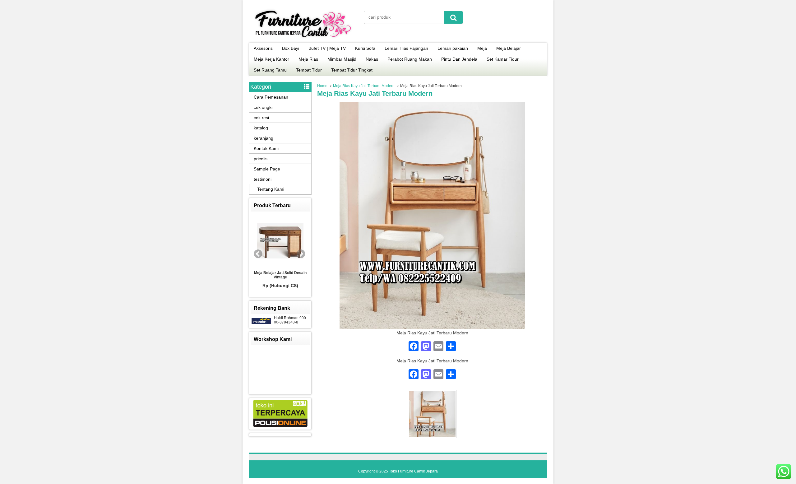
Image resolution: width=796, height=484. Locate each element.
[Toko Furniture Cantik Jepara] (303, 38)
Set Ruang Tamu (270, 69)
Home (322, 86)
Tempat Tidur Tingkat (352, 69)
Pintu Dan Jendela (459, 59)
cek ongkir (264, 107)
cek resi (261, 117)
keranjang (263, 138)
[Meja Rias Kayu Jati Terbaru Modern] (432, 327)
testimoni (262, 179)
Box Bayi (290, 48)
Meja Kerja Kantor (271, 59)
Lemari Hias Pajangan (406, 48)
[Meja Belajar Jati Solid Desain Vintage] (280, 241)
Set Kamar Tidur (503, 59)
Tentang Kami (270, 189)
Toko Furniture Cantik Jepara (413, 471)
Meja (482, 48)
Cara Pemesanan (271, 97)
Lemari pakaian (452, 48)
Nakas (372, 59)
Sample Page (267, 168)
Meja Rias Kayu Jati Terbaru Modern (364, 86)
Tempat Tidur (309, 69)
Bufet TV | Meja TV (327, 48)
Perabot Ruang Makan (409, 59)
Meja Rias (308, 59)
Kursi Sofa (365, 48)
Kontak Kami (266, 148)
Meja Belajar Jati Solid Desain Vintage (280, 275)
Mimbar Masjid (341, 59)
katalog (261, 127)
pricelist (261, 158)
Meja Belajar (508, 48)
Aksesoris (263, 48)
